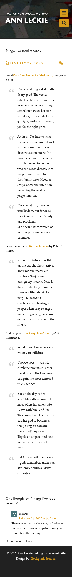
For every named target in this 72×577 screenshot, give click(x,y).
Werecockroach (38, 246)
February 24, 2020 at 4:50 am (37, 518)
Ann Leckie (26, 20)
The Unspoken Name (37, 333)
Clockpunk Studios (42, 558)
